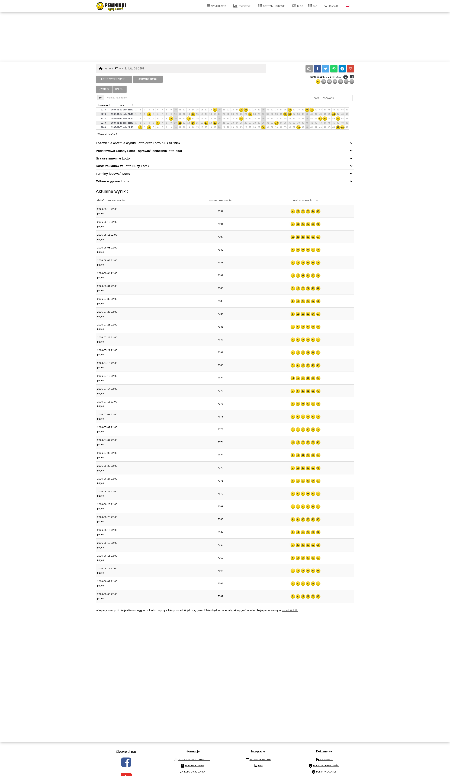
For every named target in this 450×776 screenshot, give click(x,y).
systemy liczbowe (274, 6)
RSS (258, 766)
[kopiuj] (309, 68)
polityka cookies (323, 772)
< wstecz (104, 89)
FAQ (315, 6)
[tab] (225, 143)
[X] (325, 68)
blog (300, 6)
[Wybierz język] (348, 6)
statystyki (245, 6)
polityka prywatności (323, 766)
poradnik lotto (289, 610)
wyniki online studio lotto (192, 760)
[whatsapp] (334, 68)
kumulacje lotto (192, 772)
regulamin (324, 760)
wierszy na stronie (116, 97)
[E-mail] (350, 68)
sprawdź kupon (148, 79)
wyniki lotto (219, 6)
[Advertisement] (225, 37)
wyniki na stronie (258, 760)
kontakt (333, 6)
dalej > (119, 89)
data (122, 105)
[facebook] (126, 762)
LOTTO (113, 79)
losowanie (103, 105)
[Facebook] (317, 68)
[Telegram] (342, 68)
